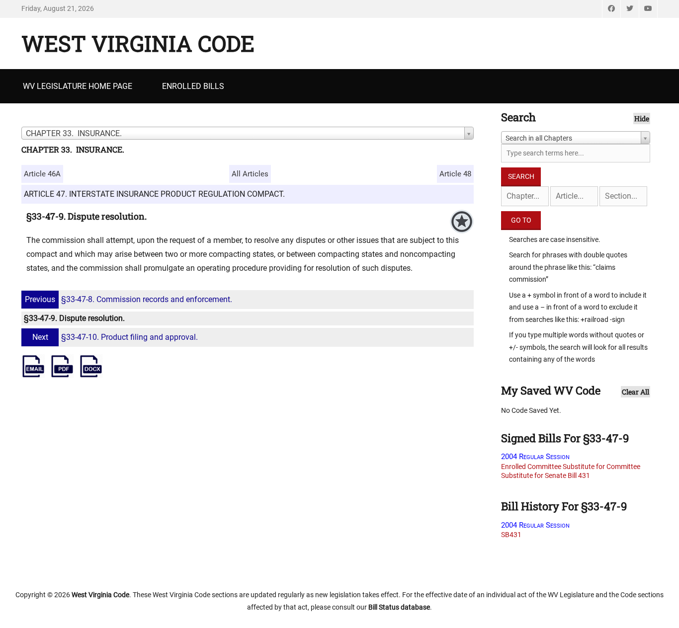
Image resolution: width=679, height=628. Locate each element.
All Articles (250, 173)
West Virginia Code (138, 43)
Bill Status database (399, 607)
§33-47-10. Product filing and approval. (115, 337)
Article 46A (42, 173)
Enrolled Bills (193, 86)
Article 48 (455, 173)
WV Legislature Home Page (77, 86)
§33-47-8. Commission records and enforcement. (128, 299)
